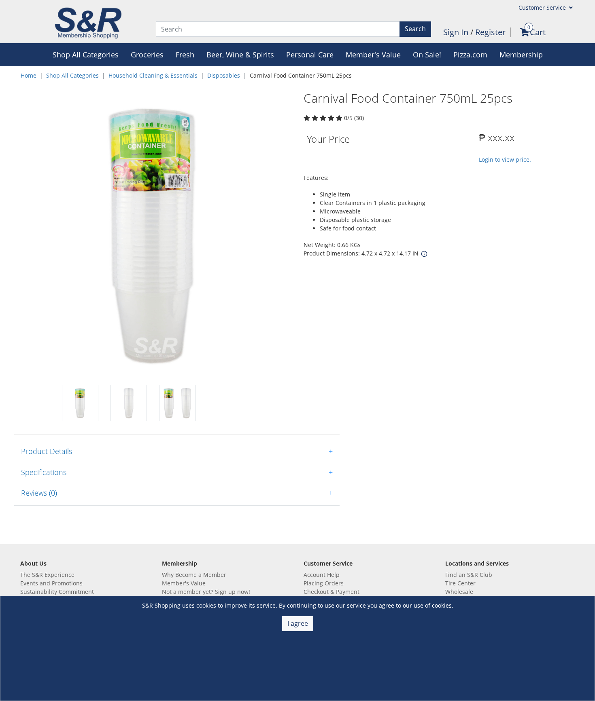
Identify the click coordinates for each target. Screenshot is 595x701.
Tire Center (460, 583)
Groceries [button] (147, 54)
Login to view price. (505, 159)
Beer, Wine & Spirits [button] (240, 54)
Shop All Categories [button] (86, 54)
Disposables (223, 75)
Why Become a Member (194, 575)
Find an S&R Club (468, 575)
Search (415, 28)
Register (490, 32)
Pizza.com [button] (470, 54)
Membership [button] (521, 54)
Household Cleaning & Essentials (153, 75)
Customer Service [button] (542, 7)
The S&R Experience (47, 575)
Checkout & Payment (331, 591)
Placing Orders (324, 583)
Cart (538, 32)
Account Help (322, 575)
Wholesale (459, 591)
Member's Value (184, 583)
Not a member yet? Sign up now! (206, 591)
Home (28, 75)
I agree (297, 623)
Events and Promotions (51, 583)
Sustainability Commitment (57, 591)
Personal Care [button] (310, 54)
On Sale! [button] (427, 54)
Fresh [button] (185, 54)
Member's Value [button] (373, 54)
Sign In (456, 32)
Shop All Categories (72, 75)
